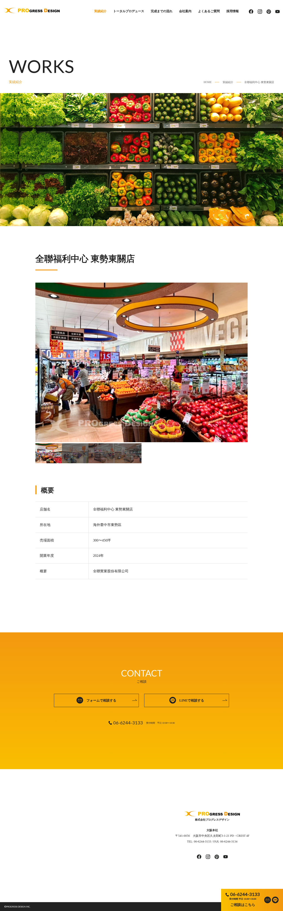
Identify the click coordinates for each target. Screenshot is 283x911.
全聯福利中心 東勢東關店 (259, 82)
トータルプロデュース (128, 11)
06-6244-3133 (245, 894)
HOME (208, 82)
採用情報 (232, 11)
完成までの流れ (161, 11)
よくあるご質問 (209, 11)
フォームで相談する (101, 700)
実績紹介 (100, 11)
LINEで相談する (191, 700)
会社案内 (185, 11)
